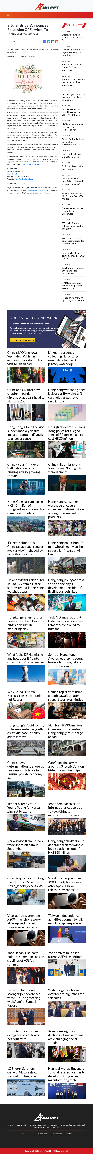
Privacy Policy (42, 1134)
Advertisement (56, 1134)
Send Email (16, 174)
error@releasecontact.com (35, 190)
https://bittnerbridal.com (30, 164)
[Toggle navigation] (8, 15)
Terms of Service (27, 1134)
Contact (69, 1134)
